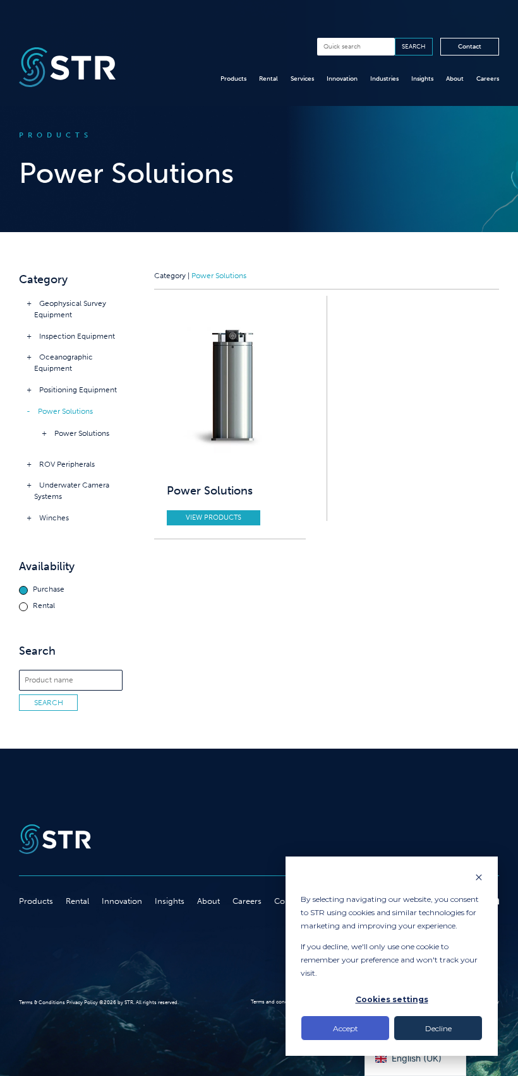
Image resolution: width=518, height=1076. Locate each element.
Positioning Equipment (78, 389)
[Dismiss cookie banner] (479, 878)
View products (213, 517)
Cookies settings (392, 999)
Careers (487, 79)
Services (302, 79)
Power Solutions (65, 411)
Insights (422, 79)
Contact (469, 46)
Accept (345, 1028)
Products (233, 79)
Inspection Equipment (77, 336)
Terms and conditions (276, 1001)
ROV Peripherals (67, 464)
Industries (384, 79)
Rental (268, 79)
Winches (54, 517)
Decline (438, 1028)
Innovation (342, 79)
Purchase (48, 589)
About (455, 79)
